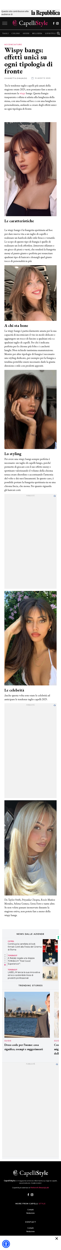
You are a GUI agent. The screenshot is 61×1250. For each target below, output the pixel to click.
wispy (22, 93)
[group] (5, 33)
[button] (5, 954)
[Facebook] (53, 23)
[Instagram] (57, 23)
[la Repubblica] (45, 12)
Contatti (30, 1209)
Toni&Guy (12, 955)
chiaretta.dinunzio (15, 78)
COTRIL (11, 941)
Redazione (30, 1213)
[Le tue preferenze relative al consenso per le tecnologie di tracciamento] (58, 937)
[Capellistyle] (30, 23)
